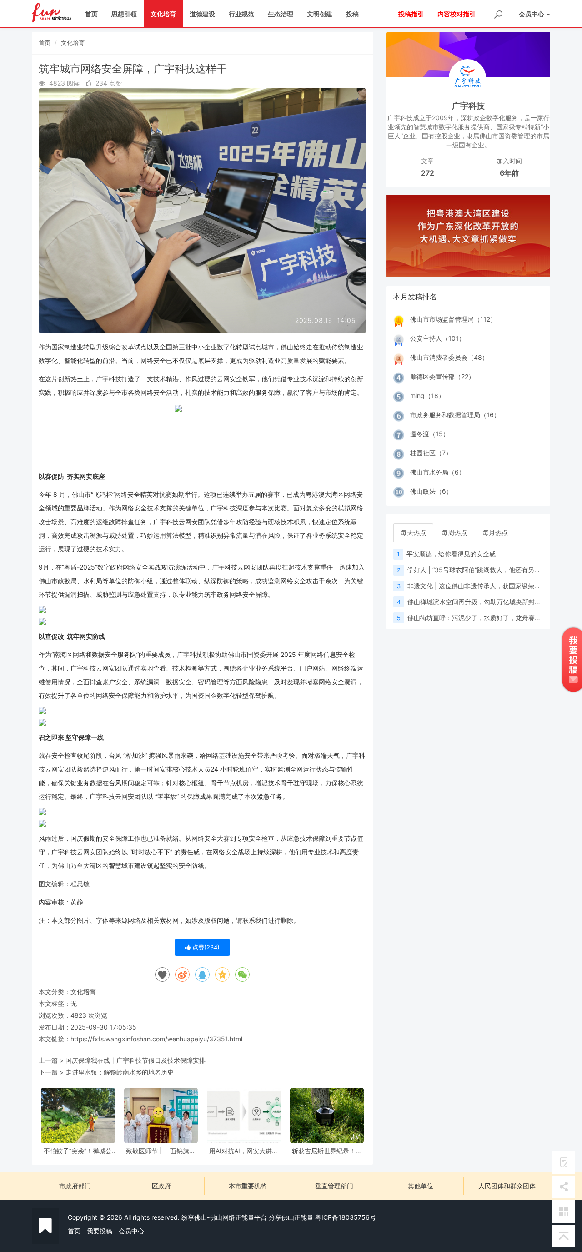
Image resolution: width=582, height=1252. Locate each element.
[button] (398, 236)
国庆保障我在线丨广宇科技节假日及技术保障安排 (135, 1060)
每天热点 (413, 532)
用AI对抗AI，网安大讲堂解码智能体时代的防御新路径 (244, 1150)
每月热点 (495, 532)
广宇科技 (468, 106)
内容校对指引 (456, 14)
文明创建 (319, 14)
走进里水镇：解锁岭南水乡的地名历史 (119, 1072)
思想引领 (124, 14)
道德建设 (202, 14)
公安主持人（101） (437, 338)
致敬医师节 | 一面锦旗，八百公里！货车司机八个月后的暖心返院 (161, 1150)
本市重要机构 (248, 1186)
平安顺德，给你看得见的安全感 (451, 554)
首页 (91, 14)
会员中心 (131, 1231)
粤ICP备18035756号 (345, 1217)
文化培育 (163, 14)
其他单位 (420, 1186)
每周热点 (454, 532)
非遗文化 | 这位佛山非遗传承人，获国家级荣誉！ (477, 586)
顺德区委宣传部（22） (442, 376)
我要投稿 (99, 1231)
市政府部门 (75, 1186)
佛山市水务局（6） (437, 472)
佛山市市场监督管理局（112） (453, 319)
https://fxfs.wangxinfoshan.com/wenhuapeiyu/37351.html (156, 1039)
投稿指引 (411, 14)
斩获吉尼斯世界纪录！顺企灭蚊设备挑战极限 (327, 1150)
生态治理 (280, 14)
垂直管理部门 (334, 1186)
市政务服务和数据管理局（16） (455, 415)
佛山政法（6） (431, 491)
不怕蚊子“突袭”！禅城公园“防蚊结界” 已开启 (78, 1150)
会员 (531, 14)
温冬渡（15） (429, 434)
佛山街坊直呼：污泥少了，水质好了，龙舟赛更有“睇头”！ (489, 617)
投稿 (352, 14)
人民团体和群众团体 (507, 1186)
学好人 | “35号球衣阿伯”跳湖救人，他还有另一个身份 (483, 570)
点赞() (205, 947)
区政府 (161, 1186)
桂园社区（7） (431, 453)
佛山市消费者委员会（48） (449, 357)
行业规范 (241, 14)
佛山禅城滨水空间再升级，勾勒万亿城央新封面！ (477, 602)
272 (427, 172)
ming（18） (427, 395)
